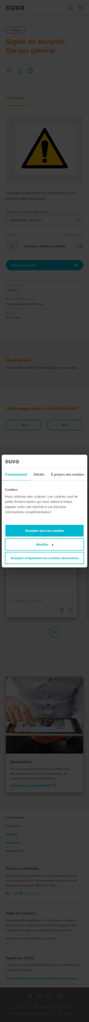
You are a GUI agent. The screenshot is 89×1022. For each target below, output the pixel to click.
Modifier (42, 544)
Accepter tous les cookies (44, 530)
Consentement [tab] (16, 474)
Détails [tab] (39, 474)
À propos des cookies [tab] (67, 474)
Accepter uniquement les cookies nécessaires (45, 558)
